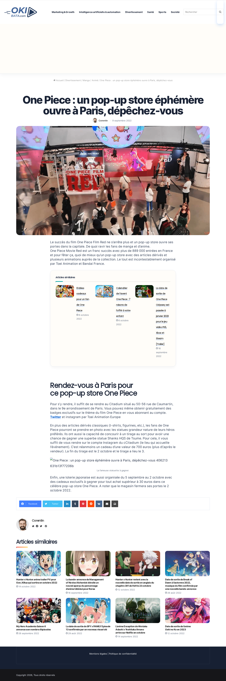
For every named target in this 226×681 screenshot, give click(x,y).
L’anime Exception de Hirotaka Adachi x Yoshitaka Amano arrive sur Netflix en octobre (131, 629)
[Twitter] (42, 526)
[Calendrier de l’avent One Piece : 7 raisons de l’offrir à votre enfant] (104, 291)
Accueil (59, 80)
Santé (150, 12)
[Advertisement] (113, 48)
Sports (162, 12)
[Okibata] (20, 11)
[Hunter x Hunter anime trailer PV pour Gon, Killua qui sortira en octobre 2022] (38, 563)
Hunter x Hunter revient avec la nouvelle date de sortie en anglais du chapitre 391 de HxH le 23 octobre (134, 582)
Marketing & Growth (63, 12)
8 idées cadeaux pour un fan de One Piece (82, 299)
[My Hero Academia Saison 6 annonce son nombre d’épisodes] (38, 610)
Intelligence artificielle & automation (99, 12)
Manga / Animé (90, 80)
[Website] (34, 526)
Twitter (55, 417)
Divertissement (134, 12)
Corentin (103, 120)
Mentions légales (98, 653)
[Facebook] (38, 526)
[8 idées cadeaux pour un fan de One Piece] (65, 291)
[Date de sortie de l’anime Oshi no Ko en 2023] (187, 610)
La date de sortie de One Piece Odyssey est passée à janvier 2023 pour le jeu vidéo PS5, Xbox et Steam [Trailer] (162, 316)
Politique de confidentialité (123, 653)
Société (175, 12)
